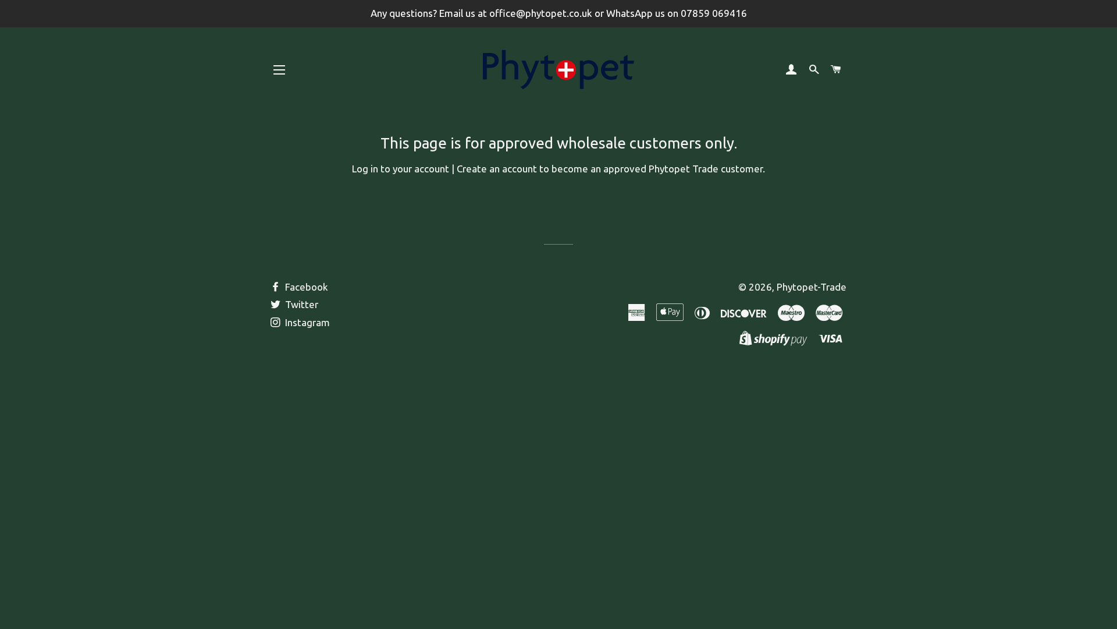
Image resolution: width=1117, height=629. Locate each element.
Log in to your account (400, 168)
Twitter (300, 304)
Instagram (306, 322)
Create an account (497, 168)
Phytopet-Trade (811, 286)
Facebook (305, 286)
